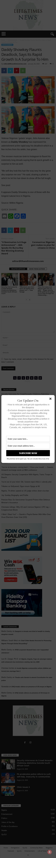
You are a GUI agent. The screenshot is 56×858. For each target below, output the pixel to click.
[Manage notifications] (49, 852)
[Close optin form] (51, 399)
